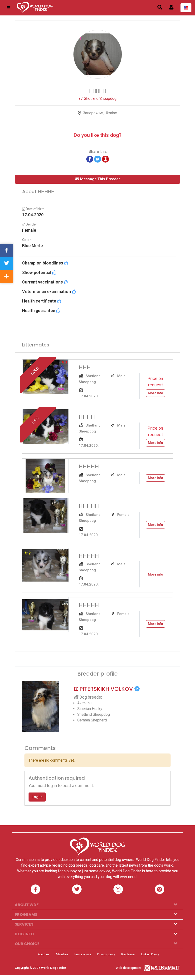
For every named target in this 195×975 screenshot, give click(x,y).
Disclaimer (128, 954)
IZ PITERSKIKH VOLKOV (104, 689)
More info (155, 393)
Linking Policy (150, 954)
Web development (128, 968)
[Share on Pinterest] (105, 159)
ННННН (89, 466)
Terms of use (82, 954)
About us (43, 954)
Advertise (61, 954)
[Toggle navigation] (8, 7)
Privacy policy (106, 954)
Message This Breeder (99, 179)
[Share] (6, 276)
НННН (87, 417)
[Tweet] (97, 159)
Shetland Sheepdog (100, 98)
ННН (85, 367)
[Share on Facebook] (89, 159)
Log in (37, 797)
